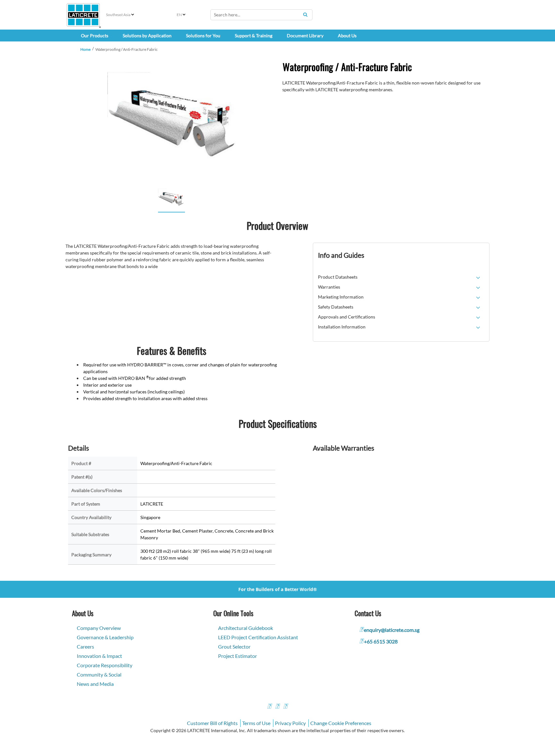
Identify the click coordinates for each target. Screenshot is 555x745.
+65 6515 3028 (381, 641)
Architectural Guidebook (245, 628)
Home (85, 49)
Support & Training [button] (253, 35)
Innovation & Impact (99, 656)
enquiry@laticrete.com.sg (391, 630)
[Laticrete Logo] (83, 15)
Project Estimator (237, 656)
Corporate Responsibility (104, 665)
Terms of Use (256, 723)
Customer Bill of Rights (212, 723)
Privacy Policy (290, 723)
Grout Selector (234, 646)
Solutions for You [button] (203, 35)
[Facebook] (269, 707)
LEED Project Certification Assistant (258, 637)
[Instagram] (277, 707)
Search (305, 14)
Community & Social (99, 674)
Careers (85, 646)
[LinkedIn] (285, 707)
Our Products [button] (94, 35)
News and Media (95, 684)
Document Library (305, 35)
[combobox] (261, 14)
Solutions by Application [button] (147, 35)
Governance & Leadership (105, 637)
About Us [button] (347, 35)
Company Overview (99, 628)
